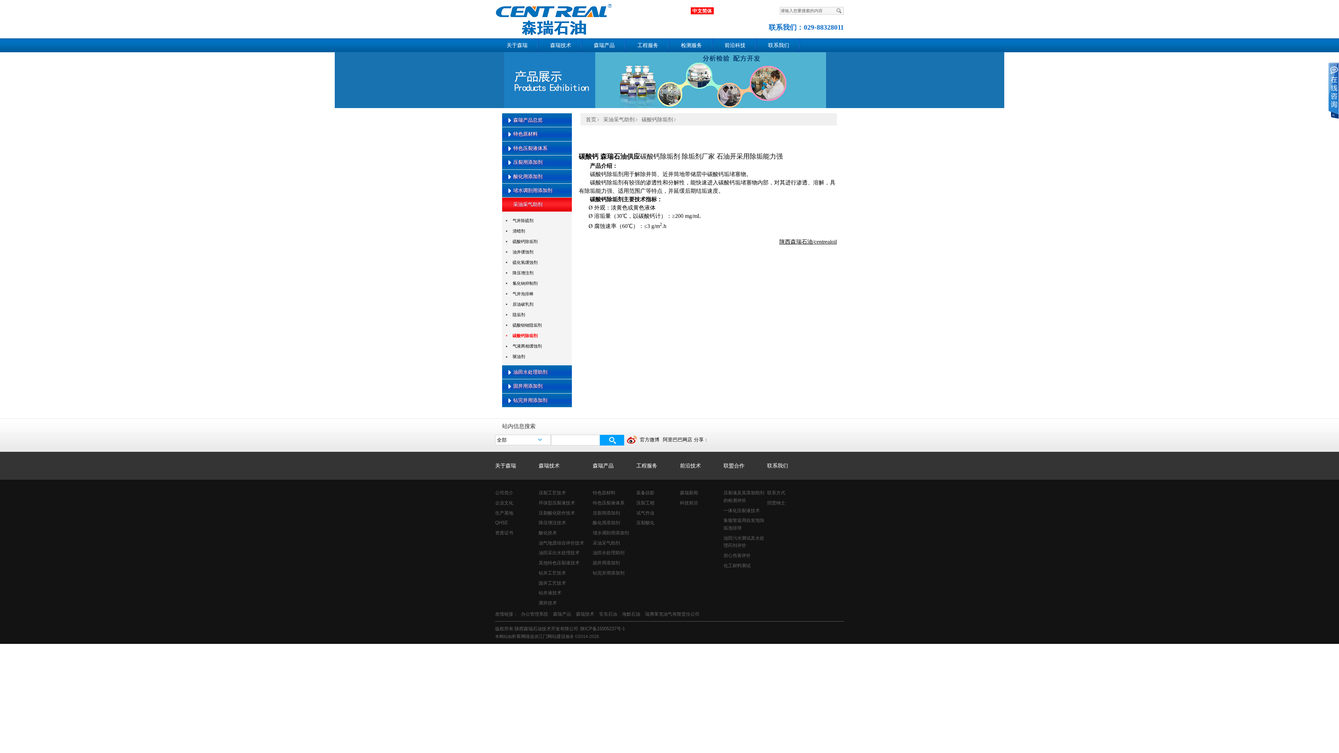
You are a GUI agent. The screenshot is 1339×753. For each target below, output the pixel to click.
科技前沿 (689, 502)
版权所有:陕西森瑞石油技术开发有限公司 (536, 628)
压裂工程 (645, 502)
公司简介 (504, 492)
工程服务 (647, 45)
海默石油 (631, 614)
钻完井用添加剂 (530, 400)
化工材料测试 (737, 565)
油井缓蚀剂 (523, 252)
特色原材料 (525, 134)
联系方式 (776, 492)
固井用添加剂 (528, 386)
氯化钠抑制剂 (525, 283)
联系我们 (778, 45)
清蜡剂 (519, 231)
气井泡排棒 (523, 293)
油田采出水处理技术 (559, 552)
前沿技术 (690, 466)
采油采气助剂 (528, 204)
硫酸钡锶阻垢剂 (527, 325)
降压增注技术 (552, 522)
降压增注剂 (523, 273)
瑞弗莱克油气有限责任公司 (672, 614)
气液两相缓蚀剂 (527, 346)
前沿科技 (735, 45)
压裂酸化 (645, 522)
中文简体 (702, 11)
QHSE (501, 522)
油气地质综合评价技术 (561, 543)
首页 (591, 119)
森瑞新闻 (689, 492)
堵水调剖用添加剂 (532, 190)
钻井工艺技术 (552, 573)
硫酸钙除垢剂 (525, 241)
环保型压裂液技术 (557, 502)
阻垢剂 (519, 314)
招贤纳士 (776, 502)
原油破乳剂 (523, 304)
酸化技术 (548, 532)
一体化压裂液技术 (742, 510)
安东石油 (608, 614)
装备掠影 (645, 492)
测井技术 (548, 603)
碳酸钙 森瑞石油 (603, 156)
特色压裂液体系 (530, 148)
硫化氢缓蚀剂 (525, 262)
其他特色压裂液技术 (559, 562)
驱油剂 (519, 356)
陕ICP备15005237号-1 (602, 628)
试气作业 (645, 513)
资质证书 (504, 532)
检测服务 (691, 45)
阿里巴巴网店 (677, 439)
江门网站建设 (552, 636)
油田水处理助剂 (530, 372)
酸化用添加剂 (528, 176)
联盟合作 (734, 466)
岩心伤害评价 (737, 555)
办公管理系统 (534, 614)
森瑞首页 (547, 18)
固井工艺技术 (552, 583)
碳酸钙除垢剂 (525, 335)
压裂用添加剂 (528, 162)
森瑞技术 (560, 45)
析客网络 (521, 636)
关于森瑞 (517, 45)
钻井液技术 (550, 592)
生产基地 (504, 513)
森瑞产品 (604, 45)
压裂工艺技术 (552, 492)
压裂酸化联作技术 (557, 513)
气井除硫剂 (523, 220)
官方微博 (649, 439)
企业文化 (504, 502)
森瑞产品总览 (528, 120)
